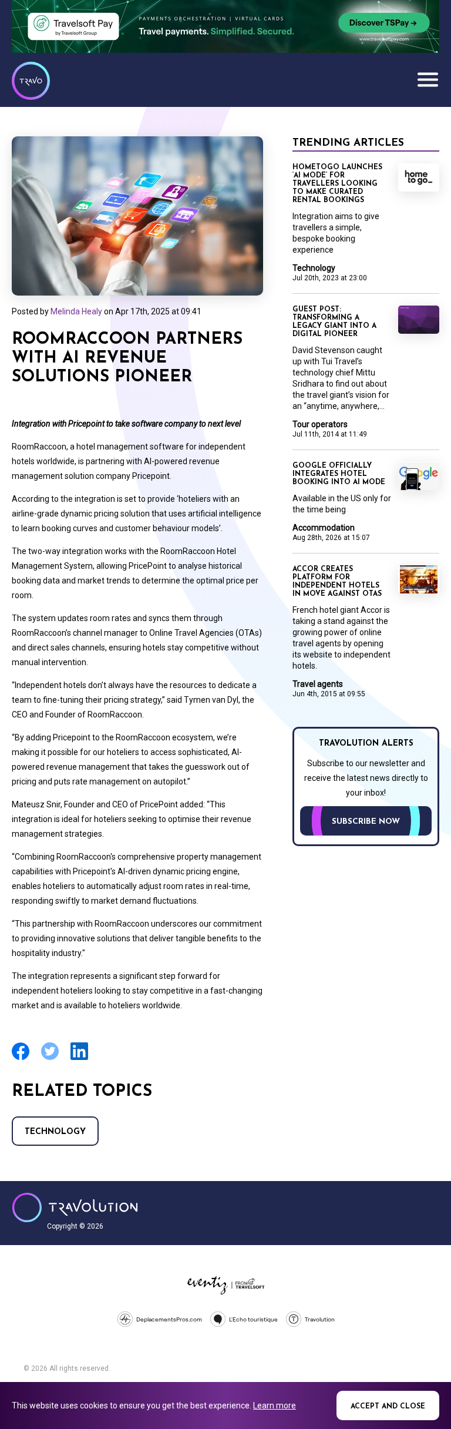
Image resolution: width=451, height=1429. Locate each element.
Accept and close (388, 1406)
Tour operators (320, 424)
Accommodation (323, 527)
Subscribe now (366, 822)
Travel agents (317, 683)
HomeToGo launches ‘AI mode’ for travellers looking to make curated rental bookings (337, 184)
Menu (427, 79)
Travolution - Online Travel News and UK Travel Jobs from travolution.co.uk (75, 1207)
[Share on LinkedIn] (79, 1058)
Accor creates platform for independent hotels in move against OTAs (337, 582)
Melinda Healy (76, 311)
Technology (55, 1132)
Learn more (274, 1405)
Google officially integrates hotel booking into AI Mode (338, 474)
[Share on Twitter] (50, 1058)
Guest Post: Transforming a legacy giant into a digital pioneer (334, 322)
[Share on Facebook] (20, 1058)
